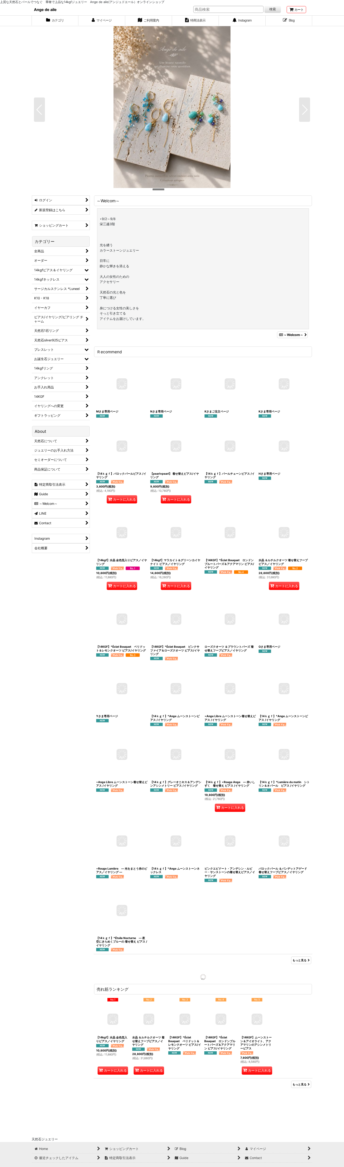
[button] (39, 110)
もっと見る (300, 960)
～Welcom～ (293, 335)
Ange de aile (45, 9)
